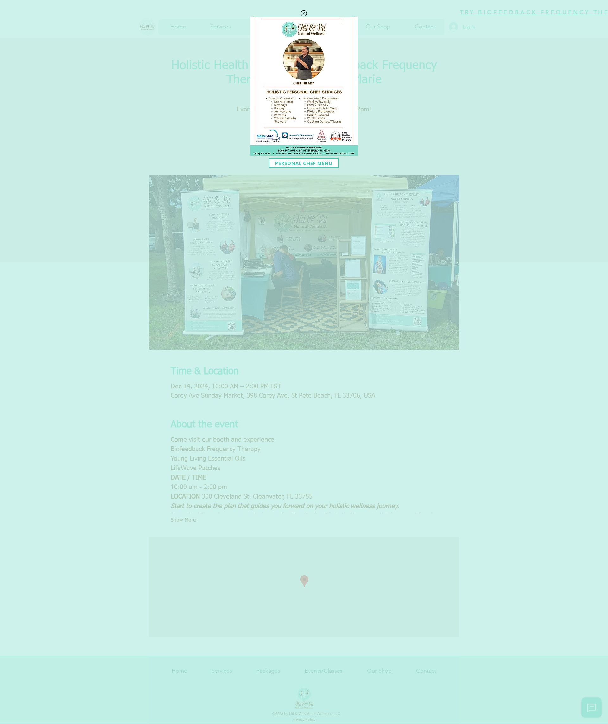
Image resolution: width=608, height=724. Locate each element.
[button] (304, 13)
